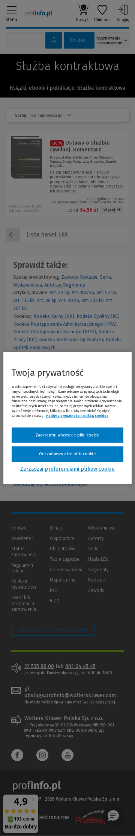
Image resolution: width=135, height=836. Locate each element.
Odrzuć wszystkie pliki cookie (67, 454)
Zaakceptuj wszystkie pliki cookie (68, 434)
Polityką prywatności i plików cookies (77, 415)
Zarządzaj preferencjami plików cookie (67, 468)
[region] (67, 418)
